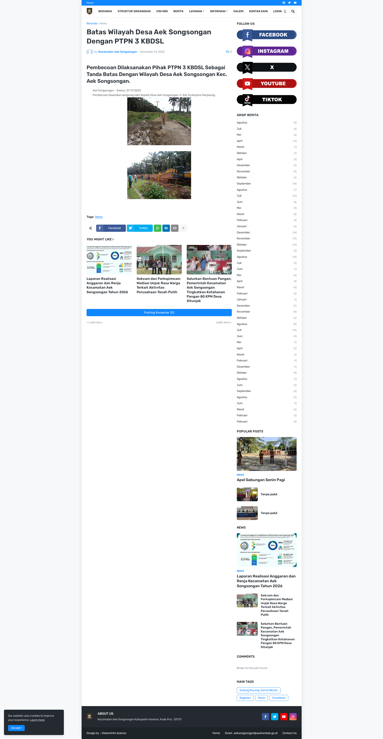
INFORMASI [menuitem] (217, 11)
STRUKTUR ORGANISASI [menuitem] (134, 11)
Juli (267, 128)
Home (90, 2)
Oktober (267, 153)
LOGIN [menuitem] (277, 11)
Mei (267, 134)
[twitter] (289, 3)
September (267, 183)
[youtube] (295, 3)
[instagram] (293, 716)
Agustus (267, 122)
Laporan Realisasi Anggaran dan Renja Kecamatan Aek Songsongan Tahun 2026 (107, 285)
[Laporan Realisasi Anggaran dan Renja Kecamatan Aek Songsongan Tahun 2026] (109, 259)
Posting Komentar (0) (159, 312)
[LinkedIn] (166, 228)
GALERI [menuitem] (238, 11)
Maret (267, 147)
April (267, 141)
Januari (267, 226)
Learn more (37, 720)
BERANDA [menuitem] (105, 11)
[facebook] (284, 3)
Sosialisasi (278, 698)
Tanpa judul (269, 494)
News (103, 23)
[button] (285, 11)
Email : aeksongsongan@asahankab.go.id (251, 733)
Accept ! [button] (16, 728)
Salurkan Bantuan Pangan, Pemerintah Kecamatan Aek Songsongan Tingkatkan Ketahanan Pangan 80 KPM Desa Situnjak (209, 290)
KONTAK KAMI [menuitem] (258, 11)
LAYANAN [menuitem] (195, 11)
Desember (267, 165)
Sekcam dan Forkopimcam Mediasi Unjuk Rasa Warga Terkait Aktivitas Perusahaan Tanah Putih (158, 285)
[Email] (175, 228)
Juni (267, 202)
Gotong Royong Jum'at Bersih (259, 690)
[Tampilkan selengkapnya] (183, 228)
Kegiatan (245, 698)
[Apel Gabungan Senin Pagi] (267, 454)
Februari (267, 220)
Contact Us (289, 733)
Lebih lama (223, 322)
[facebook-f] (265, 716)
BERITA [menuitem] (178, 11)
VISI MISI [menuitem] (162, 11)
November (267, 171)
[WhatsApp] (157, 228)
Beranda (92, 23)
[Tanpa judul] (247, 494)
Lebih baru (95, 322)
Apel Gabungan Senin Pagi (261, 480)
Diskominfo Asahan (114, 733)
